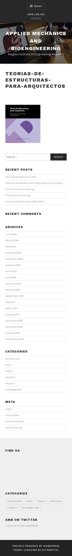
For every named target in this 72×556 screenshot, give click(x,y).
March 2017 (11, 308)
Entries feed (12, 415)
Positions (10, 377)
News (8, 364)
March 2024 (12, 240)
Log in (8, 409)
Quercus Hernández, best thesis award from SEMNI (33, 183)
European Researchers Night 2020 (24, 201)
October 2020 (13, 265)
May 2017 (10, 302)
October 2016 (12, 333)
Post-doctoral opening (17, 195)
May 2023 (10, 246)
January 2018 (12, 289)
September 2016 (14, 339)
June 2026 (11, 234)
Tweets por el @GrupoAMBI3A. (21, 525)
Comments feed (14, 421)
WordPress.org (13, 427)
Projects (10, 383)
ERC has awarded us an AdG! (20, 176)
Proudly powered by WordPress (36, 545)
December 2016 (14, 320)
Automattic (50, 549)
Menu (38, 6)
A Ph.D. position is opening (19, 189)
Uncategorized (13, 389)
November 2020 (14, 259)
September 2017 (14, 296)
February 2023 (13, 252)
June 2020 (11, 271)
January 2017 (12, 314)
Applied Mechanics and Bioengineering (36, 40)
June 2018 (10, 277)
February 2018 (13, 283)
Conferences (12, 358)
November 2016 (14, 326)
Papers (9, 371)
